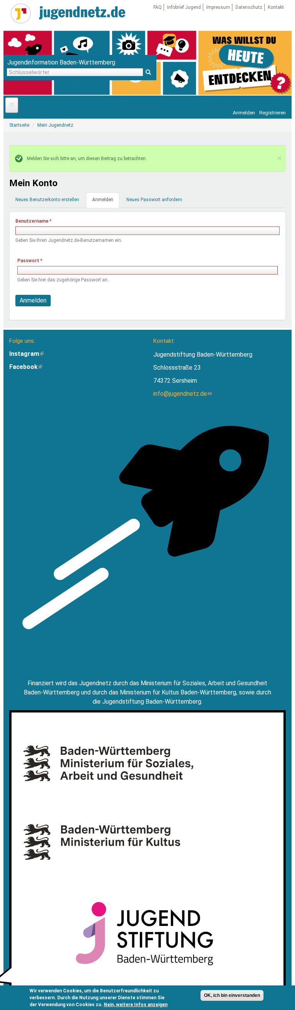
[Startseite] (20, 13)
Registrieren (272, 113)
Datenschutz (248, 7)
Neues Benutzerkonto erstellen (47, 199)
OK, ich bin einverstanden (232, 995)
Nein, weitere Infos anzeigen (135, 1004)
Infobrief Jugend (184, 7)
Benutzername (33, 221)
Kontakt (276, 7)
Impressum (218, 7)
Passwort (29, 260)
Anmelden (244, 113)
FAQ (157, 7)
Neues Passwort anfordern (154, 199)
